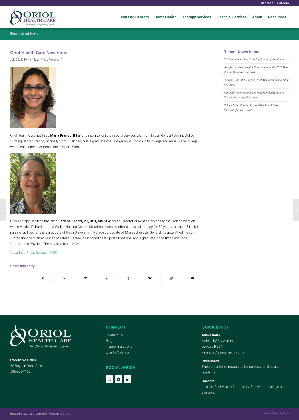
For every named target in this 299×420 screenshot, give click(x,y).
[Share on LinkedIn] (106, 278)
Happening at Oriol (119, 346)
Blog (109, 341)
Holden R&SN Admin (217, 341)
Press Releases (50, 59)
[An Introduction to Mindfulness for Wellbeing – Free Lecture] (3, 210)
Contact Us (114, 335)
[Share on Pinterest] (85, 278)
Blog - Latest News (24, 34)
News (36, 59)
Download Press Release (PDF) (33, 252)
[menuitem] (267, 3)
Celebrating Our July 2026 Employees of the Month (254, 59)
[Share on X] (42, 278)
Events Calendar (118, 352)
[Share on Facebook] (21, 278)
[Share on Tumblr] (128, 278)
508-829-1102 (20, 371)
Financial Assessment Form (223, 352)
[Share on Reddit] (171, 278)
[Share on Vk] (149, 278)
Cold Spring (66, 414)
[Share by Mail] (192, 278)
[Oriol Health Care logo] (33, 17)
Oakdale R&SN (212, 346)
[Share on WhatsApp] (64, 278)
